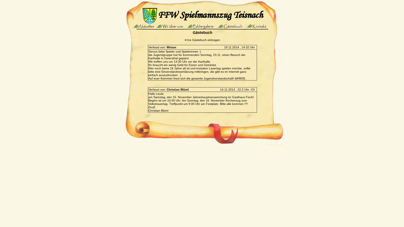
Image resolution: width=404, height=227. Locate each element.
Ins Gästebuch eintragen (203, 40)
